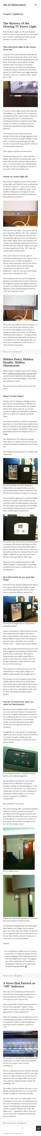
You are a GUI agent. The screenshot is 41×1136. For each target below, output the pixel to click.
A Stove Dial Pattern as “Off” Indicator (19, 984)
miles (34, 373)
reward (29, 373)
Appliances (18, 352)
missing (18, 373)
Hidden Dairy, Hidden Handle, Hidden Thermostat (18, 362)
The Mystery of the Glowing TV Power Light (19, 24)
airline (23, 373)
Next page (38, 1128)
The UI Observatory (14, 4)
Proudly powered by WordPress (12, 1133)
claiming (11, 373)
